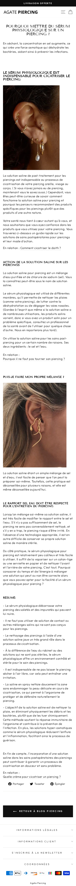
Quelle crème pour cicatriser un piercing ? (32, 776)
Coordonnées (37, 864)
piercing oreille (43, 184)
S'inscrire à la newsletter (37, 852)
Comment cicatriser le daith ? (40, 248)
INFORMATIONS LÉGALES (37, 830)
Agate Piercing (38, 883)
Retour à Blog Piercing (40, 811)
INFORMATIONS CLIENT (37, 841)
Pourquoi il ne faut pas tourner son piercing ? (34, 359)
